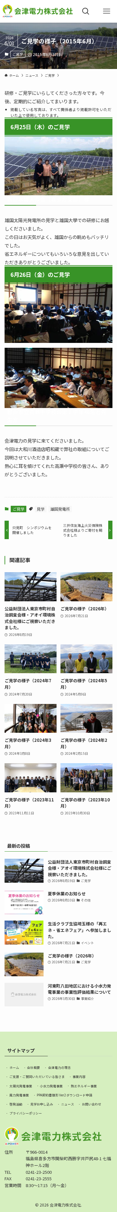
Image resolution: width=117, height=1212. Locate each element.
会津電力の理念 (59, 1067)
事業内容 (78, 1076)
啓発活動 (15, 1104)
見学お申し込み (41, 1104)
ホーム (14, 1067)
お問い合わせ (91, 1104)
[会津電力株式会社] (37, 11)
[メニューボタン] (106, 11)
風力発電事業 (19, 1095)
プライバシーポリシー (25, 1113)
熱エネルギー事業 (84, 1086)
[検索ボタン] (85, 11)
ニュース (67, 1104)
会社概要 (33, 1067)
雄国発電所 (60, 509)
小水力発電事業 (51, 1086)
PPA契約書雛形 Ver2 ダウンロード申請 (64, 1095)
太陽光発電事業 (20, 1086)
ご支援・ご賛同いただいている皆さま (37, 1076)
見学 (41, 509)
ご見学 (17, 54)
